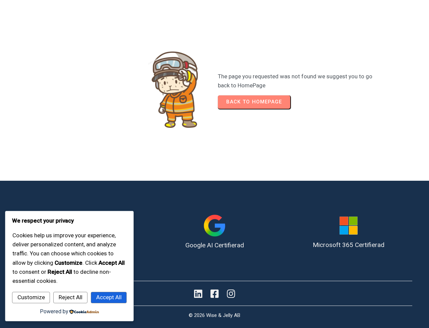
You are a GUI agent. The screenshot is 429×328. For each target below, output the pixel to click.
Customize (31, 297)
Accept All (109, 297)
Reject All (70, 297)
